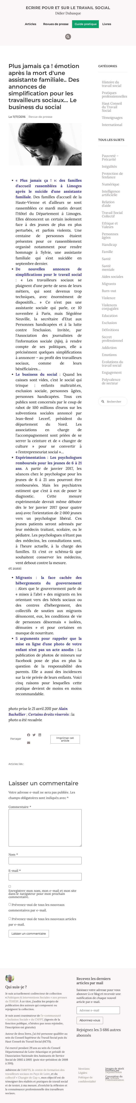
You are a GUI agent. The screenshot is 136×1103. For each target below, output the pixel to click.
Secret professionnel (112, 339)
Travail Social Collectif (112, 214)
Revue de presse (40, 116)
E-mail (14, 870)
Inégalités (109, 166)
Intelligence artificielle (111, 193)
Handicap (109, 244)
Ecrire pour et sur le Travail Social (68, 8)
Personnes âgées (110, 236)
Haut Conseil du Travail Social (112, 107)
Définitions (110, 330)
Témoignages (112, 117)
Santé (106, 259)
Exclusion (109, 323)
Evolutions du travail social (112, 363)
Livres (106, 24)
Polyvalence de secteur (111, 381)
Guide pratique (86, 24)
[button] (68, 37)
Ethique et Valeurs (110, 225)
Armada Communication (114, 1079)
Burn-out (109, 291)
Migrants (109, 284)
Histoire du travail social (111, 84)
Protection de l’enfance (112, 175)
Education (110, 315)
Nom (13, 854)
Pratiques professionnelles (114, 94)
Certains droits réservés (48, 714)
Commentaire (19, 807)
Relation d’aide (108, 204)
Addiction (109, 347)
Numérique (110, 184)
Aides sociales (112, 276)
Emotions (109, 355)
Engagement (112, 372)
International (112, 125)
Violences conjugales (110, 307)
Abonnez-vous (90, 1020)
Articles (30, 24)
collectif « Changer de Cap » (22, 1077)
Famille (107, 252)
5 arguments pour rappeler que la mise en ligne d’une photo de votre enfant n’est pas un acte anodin (49, 644)
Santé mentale (108, 268)
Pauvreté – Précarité (110, 157)
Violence (108, 298)
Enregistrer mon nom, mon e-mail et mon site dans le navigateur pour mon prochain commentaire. (42, 894)
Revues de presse (56, 24)
